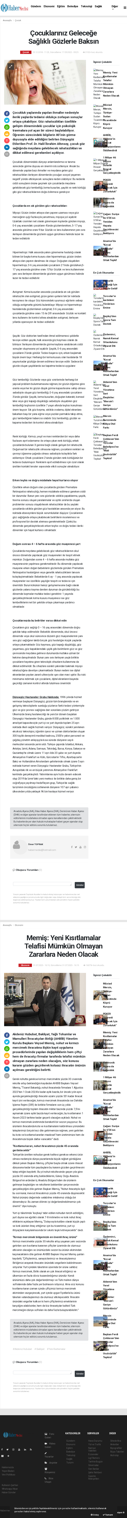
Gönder (80, 885)
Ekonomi (49, 6)
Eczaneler (93, 1454)
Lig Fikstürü (94, 1458)
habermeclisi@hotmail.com (42, 850)
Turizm (70, 1462)
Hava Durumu (95, 1440)
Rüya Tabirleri (117, 1451)
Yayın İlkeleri (8, 1471)
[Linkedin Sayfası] (26, 1449)
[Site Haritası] (3, 1456)
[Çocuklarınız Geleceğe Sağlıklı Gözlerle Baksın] (45, 82)
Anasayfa (7, 20)
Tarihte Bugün (95, 1461)
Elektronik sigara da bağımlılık (109, 202)
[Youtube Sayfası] (20, 1449)
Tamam (109, 1515)
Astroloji (114, 1455)
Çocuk (18, 20)
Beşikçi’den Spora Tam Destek (109, 320)
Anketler (114, 1444)
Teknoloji (86, 6)
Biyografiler (116, 1448)
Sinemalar (93, 1465)
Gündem (36, 6)
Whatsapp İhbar (10, 1488)
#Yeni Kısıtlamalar (56, 1349)
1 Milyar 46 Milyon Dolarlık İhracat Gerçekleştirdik (112, 165)
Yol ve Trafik (94, 1444)
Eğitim (61, 6)
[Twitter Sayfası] (8, 1449)
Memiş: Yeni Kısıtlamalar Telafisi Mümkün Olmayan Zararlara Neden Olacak (111, 84)
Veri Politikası (8, 1474)
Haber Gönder (9, 1492)
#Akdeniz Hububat (22, 1349)
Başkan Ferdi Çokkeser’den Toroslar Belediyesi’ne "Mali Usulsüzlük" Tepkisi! (111, 447)
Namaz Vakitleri (92, 1449)
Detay (96, 1515)
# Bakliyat (39, 1349)
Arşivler (53, 1462)
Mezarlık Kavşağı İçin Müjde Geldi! (110, 284)
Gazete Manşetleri (93, 1477)
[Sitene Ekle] (9, 1456)
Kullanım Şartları (10, 1485)
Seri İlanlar (93, 1469)
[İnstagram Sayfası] (14, 1449)
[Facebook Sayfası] (3, 1449)
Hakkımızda (8, 1467)
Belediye (72, 6)
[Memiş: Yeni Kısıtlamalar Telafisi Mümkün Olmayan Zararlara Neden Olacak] (45, 999)
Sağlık (98, 6)
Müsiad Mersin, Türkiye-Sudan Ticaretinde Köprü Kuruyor (109, 116)
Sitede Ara (115, 1440)
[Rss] (32, 1449)
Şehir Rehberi (95, 1472)
